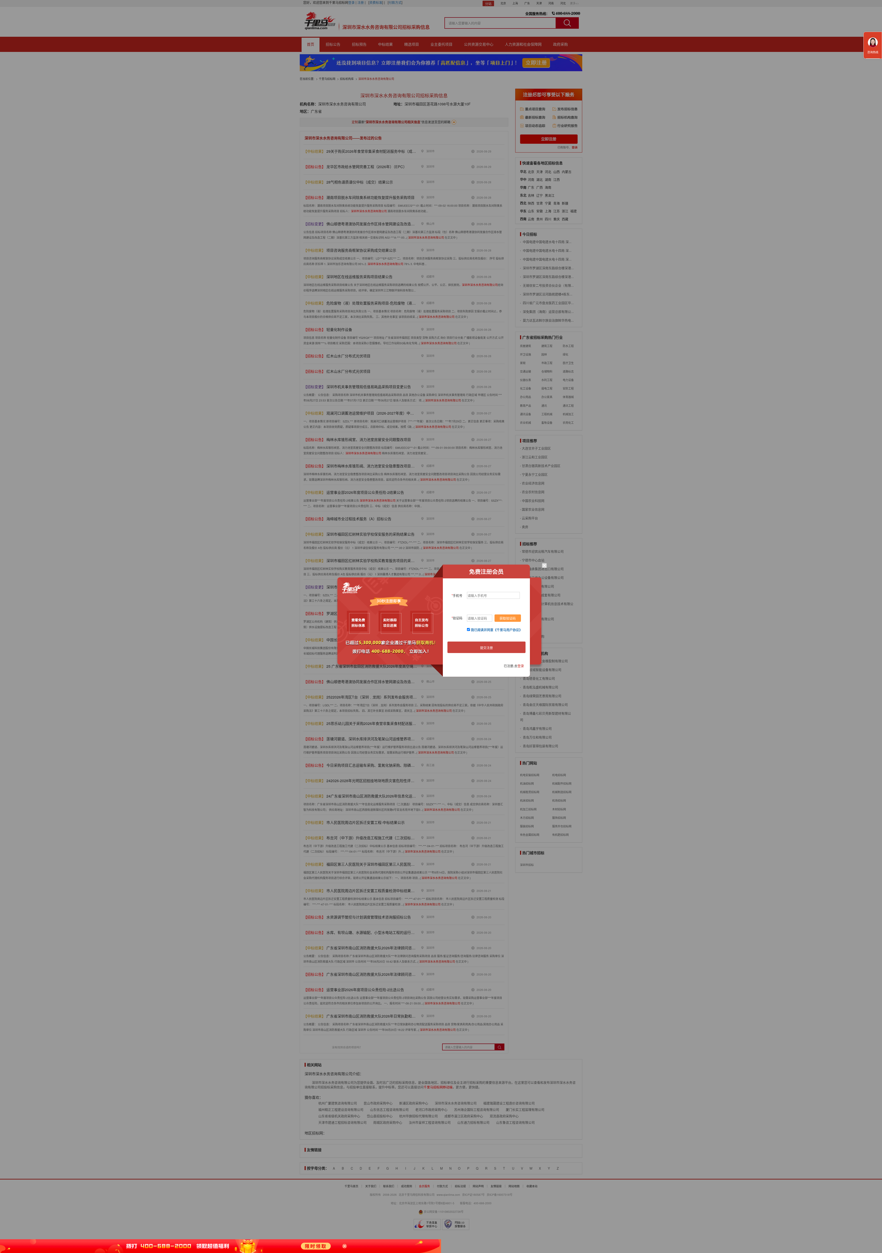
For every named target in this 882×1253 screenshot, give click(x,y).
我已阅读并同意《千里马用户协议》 (496, 629)
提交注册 (486, 647)
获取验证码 (508, 618)
